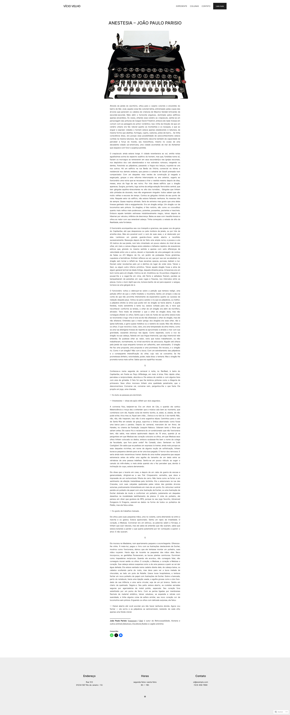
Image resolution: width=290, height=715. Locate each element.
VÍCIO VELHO (71, 6)
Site (141, 621)
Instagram (132, 621)
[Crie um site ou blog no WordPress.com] (145, 696)
